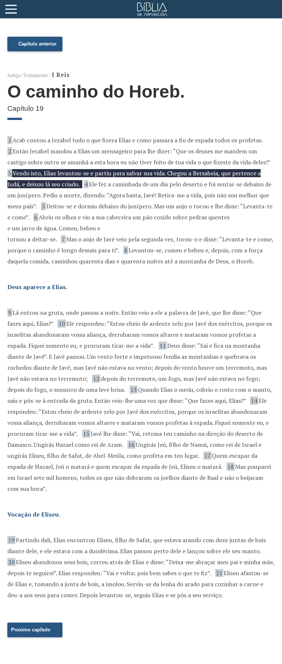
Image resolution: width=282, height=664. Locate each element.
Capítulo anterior (37, 44)
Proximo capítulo (30, 629)
